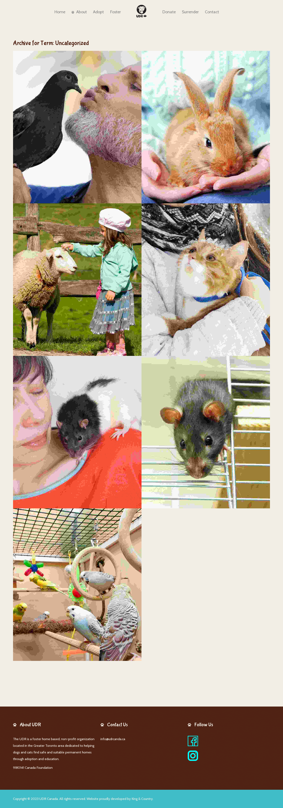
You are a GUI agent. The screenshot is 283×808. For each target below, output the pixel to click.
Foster (115, 11)
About (81, 11)
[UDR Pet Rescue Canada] (141, 11)
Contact (212, 11)
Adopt (98, 11)
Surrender (190, 11)
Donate (169, 11)
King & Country (142, 799)
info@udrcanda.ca (112, 739)
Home (59, 11)
